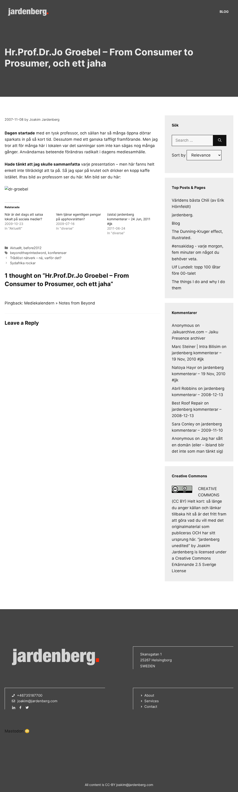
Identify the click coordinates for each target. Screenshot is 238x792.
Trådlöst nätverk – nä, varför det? (35, 258)
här (79, 177)
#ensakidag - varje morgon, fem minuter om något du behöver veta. (197, 252)
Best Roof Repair (187, 403)
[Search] (219, 140)
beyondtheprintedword (28, 253)
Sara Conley (183, 424)
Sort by (179, 155)
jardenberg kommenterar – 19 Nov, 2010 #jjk (198, 373)
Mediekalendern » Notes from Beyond (59, 303)
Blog (224, 11)
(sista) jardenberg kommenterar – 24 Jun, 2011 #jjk (128, 219)
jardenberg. (182, 215)
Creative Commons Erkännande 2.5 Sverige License (194, 564)
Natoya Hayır (184, 367)
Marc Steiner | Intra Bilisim (196, 346)
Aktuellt (16, 248)
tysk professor (64, 133)
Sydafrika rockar (23, 263)
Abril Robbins (184, 388)
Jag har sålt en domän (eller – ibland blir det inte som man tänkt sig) (198, 444)
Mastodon (14, 731)
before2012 (32, 248)
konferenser (57, 253)
